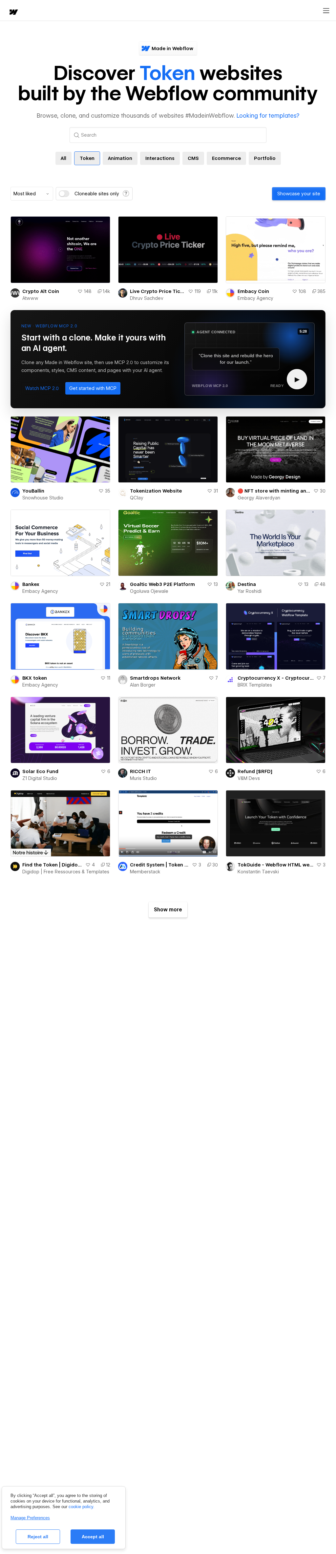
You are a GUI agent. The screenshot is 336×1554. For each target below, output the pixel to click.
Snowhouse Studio (42, 497)
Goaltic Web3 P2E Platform (162, 584)
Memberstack (145, 871)
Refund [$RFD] (255, 771)
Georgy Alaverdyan (259, 497)
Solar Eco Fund (40, 771)
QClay (136, 497)
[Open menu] (326, 10)
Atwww (30, 298)
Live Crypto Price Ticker (157, 291)
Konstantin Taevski (258, 871)
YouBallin (33, 491)
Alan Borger (143, 685)
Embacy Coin (253, 291)
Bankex (30, 584)
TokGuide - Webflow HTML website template (276, 864)
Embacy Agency (255, 298)
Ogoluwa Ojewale (149, 591)
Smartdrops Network (155, 678)
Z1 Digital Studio (39, 778)
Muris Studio (143, 778)
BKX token (34, 678)
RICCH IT (140, 771)
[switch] (64, 193)
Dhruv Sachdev (146, 298)
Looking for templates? (268, 115)
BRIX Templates (255, 685)
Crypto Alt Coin (40, 291)
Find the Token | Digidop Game (52, 864)
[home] (13, 12)
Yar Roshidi (250, 591)
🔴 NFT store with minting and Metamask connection (274, 491)
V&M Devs (249, 778)
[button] (42, 388)
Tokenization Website (156, 491)
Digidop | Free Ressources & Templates (65, 871)
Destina (247, 584)
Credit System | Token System (159, 864)
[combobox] (31, 194)
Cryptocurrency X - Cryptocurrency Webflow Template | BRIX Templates (276, 678)
